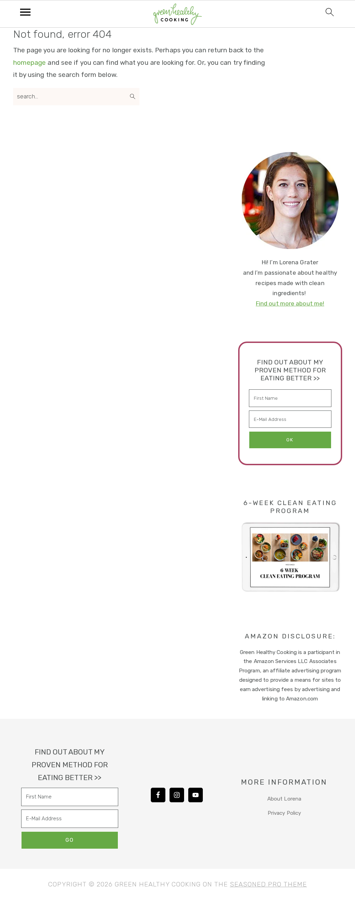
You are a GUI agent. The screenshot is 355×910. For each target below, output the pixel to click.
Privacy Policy (284, 813)
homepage (29, 63)
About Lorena (284, 799)
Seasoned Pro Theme (268, 884)
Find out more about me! (290, 303)
